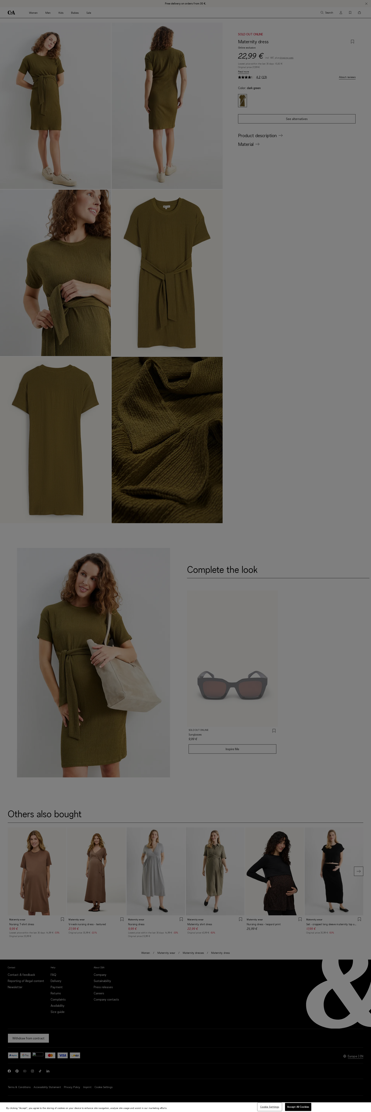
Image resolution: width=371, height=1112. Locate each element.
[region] (185, 1107)
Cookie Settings (269, 1106)
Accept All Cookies (298, 1106)
